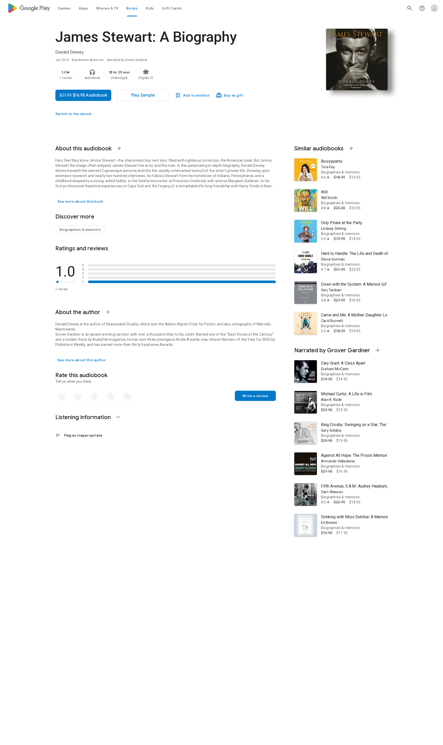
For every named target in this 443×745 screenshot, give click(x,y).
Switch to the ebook (73, 113)
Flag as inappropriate (78, 435)
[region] (157, 74)
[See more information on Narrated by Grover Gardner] (377, 350)
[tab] (64, 8)
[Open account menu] (434, 8)
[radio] (61, 396)
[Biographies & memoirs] (80, 229)
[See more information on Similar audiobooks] (351, 148)
